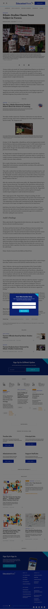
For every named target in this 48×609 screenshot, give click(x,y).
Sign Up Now (24, 310)
